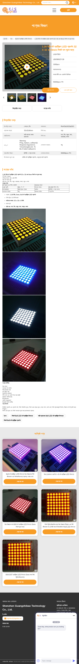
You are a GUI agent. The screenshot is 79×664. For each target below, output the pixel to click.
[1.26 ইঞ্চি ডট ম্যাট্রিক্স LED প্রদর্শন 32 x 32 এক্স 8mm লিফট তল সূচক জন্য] (26, 66)
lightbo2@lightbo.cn (14, 618)
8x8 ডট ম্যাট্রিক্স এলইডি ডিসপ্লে (23, 39)
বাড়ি (6, 39)
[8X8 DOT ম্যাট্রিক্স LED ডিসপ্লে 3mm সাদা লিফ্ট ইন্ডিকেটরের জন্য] (20, 556)
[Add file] (38, 660)
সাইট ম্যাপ (11, 661)
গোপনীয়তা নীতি (5, 661)
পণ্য (11, 39)
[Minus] (74, 615)
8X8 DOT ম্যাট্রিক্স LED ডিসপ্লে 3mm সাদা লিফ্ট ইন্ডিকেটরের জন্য (20, 576)
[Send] (74, 660)
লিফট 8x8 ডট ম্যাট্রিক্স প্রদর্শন (12, 420)
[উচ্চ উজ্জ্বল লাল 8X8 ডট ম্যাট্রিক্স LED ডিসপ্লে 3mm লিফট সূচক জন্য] (20, 505)
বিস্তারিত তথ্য (17, 108)
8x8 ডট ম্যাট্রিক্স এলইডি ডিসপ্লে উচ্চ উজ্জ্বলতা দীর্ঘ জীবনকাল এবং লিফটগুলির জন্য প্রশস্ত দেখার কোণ (20, 475)
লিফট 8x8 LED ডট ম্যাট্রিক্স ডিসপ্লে (22, 416)
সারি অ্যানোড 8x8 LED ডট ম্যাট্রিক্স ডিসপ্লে (50, 416)
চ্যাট (68, 10)
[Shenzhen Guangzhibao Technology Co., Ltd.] (13, 10)
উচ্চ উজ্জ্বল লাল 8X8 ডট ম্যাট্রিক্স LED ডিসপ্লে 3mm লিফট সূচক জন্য (20, 526)
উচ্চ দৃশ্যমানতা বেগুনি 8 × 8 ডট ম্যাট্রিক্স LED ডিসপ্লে (59, 474)
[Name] (67, 2)
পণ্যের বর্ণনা (47, 108)
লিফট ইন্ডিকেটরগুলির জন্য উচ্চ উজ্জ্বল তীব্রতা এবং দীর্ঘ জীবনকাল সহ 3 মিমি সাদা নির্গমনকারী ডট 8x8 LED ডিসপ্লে (59, 526)
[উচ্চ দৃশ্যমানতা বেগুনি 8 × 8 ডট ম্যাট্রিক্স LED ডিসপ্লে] (59, 455)
